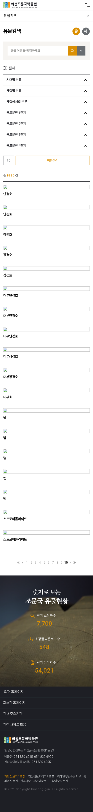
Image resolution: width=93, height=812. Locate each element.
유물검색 (10, 16)
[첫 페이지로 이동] (18, 562)
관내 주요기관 (12, 714)
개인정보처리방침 (15, 776)
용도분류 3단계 (16, 135)
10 (66, 562)
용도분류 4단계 (16, 146)
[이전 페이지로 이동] (23, 562)
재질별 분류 (13, 91)
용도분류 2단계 (16, 124)
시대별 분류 (13, 80)
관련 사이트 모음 (14, 725)
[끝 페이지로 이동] (74, 562)
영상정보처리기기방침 (41, 776)
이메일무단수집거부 (69, 776)
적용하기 (52, 161)
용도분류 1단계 (16, 113)
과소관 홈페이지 (14, 703)
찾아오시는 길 (60, 781)
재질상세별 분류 (16, 102)
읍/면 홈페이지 (13, 692)
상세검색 (81, 51)
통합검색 (72, 51)
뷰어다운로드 (41, 781)
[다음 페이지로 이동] (70, 562)
